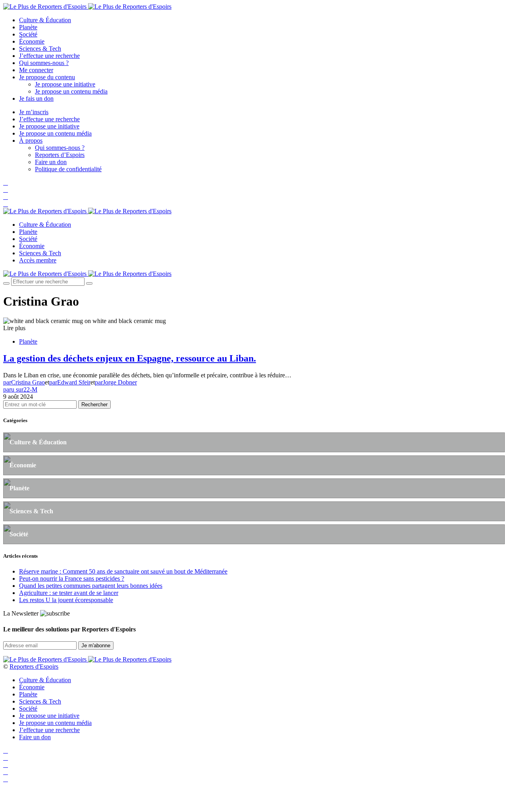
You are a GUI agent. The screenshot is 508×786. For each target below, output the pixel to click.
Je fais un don (36, 98)
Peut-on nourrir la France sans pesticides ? (71, 578)
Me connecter (36, 70)
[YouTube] (5, 196)
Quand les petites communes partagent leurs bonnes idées (90, 585)
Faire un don (51, 162)
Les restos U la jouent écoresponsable (66, 600)
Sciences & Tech (40, 48)
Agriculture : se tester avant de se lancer (68, 592)
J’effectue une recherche (49, 55)
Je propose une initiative (65, 84)
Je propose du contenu (47, 77)
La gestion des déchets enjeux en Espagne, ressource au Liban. (129, 358)
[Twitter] (5, 189)
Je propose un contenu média (71, 91)
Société (28, 34)
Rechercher (94, 404)
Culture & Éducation (45, 20)
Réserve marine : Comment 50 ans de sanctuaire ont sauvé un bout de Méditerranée (123, 571)
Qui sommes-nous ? (44, 62)
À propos (30, 140)
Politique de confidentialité (68, 169)
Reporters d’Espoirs (60, 154)
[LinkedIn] (5, 204)
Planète (28, 27)
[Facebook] (5, 182)
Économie (31, 41)
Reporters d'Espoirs (34, 666)
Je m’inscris (33, 112)
